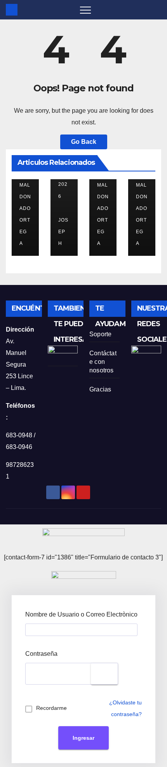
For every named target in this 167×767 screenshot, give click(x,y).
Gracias (100, 389)
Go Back (83, 141)
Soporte (100, 334)
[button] (155, 9)
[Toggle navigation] (85, 9)
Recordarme (51, 708)
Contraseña (41, 653)
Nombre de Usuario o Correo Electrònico (81, 614)
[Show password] (104, 674)
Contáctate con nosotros (103, 362)
